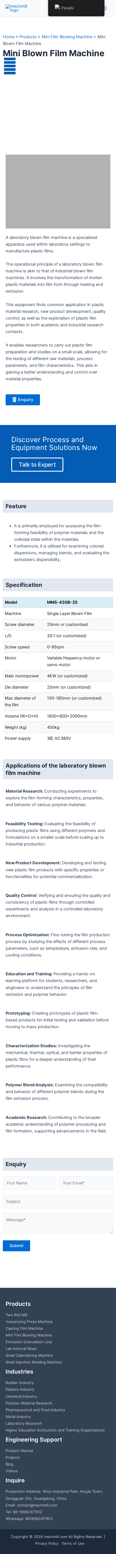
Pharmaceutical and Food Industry (35, 1410)
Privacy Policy (47, 1543)
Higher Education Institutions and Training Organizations (55, 1430)
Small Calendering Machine (29, 1355)
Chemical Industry (21, 1396)
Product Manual (19, 1450)
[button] (10, 114)
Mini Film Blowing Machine (29, 1335)
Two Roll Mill (16, 1315)
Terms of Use (72, 1543)
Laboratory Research (24, 1423)
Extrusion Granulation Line (29, 1342)
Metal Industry (18, 1416)
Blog (9, 1464)
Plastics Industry (20, 1389)
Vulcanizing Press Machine (29, 1321)
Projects (13, 1457)
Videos (12, 1471)
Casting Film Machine (24, 1328)
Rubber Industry (20, 1382)
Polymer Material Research (29, 1403)
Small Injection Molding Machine (34, 1362)
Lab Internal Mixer (21, 1348)
